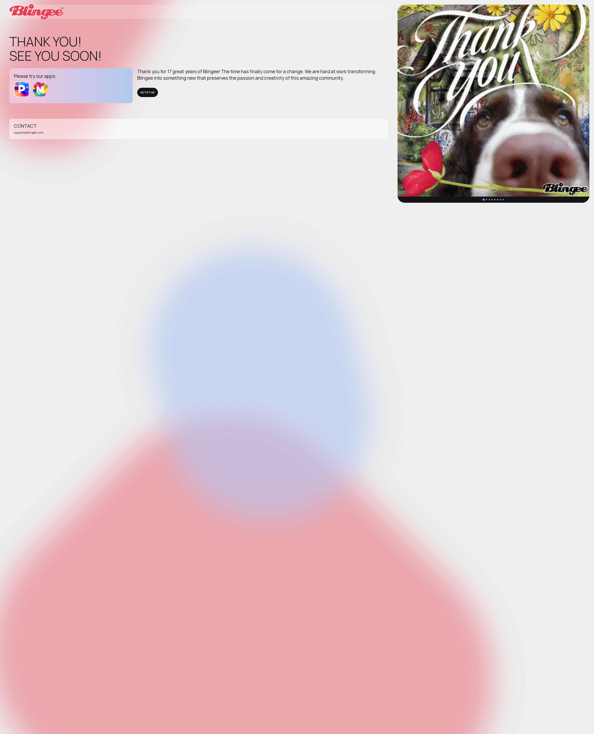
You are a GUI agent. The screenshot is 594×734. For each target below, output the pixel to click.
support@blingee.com (28, 132)
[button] (483, 199)
